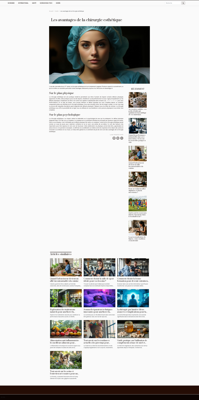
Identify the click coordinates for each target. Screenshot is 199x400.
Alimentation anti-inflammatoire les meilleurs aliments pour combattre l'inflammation (64, 343)
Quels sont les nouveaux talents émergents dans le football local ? (138, 215)
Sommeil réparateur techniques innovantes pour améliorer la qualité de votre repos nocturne (98, 312)
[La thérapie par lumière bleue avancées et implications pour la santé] (133, 298)
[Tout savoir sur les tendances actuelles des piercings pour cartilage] (99, 329)
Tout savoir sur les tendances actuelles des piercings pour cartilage (97, 343)
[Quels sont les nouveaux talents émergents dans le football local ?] (138, 203)
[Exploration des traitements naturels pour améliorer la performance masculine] (66, 298)
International (23, 3)
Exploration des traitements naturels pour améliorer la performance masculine (62, 312)
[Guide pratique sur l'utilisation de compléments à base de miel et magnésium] (133, 329)
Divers (58, 3)
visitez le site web (112, 100)
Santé (34, 3)
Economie (11, 3)
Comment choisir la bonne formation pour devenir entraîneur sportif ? (133, 281)
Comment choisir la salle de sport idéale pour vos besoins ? (99, 279)
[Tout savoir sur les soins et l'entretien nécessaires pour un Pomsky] (66, 360)
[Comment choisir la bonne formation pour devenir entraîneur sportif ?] (133, 267)
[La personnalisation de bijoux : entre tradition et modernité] (138, 227)
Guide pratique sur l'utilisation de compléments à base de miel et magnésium (132, 343)
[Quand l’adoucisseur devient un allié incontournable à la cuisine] (138, 153)
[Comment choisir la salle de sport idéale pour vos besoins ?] (99, 267)
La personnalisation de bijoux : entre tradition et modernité (137, 239)
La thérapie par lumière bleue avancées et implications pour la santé (131, 312)
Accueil (51, 11)
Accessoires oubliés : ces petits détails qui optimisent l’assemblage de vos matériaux (138, 112)
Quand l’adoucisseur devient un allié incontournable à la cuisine (136, 165)
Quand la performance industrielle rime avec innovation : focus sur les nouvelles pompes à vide (137, 138)
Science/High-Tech (46, 3)
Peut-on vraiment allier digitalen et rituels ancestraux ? (137, 190)
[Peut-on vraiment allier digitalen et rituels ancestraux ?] (138, 179)
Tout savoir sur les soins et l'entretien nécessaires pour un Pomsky (64, 373)
